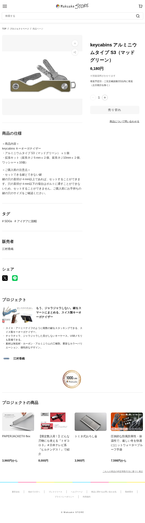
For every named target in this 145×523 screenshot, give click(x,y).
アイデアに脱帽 (27, 221)
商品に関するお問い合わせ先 (104, 492)
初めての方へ (34, 492)
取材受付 (129, 492)
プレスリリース (55, 492)
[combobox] (70, 16)
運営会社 (16, 492)
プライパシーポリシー (64, 497)
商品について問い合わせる (124, 121)
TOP (4, 29)
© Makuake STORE (72, 512)
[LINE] (15, 278)
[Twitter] (5, 278)
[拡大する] (75, 43)
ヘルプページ (77, 492)
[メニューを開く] (5, 6)
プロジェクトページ (19, 29)
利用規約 (87, 497)
